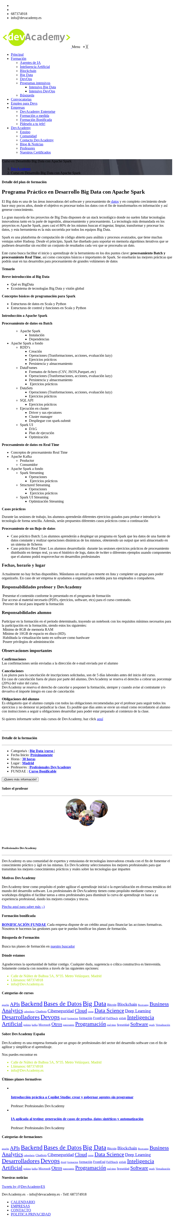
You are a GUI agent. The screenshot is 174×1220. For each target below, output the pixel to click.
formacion (72, 1018)
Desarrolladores (21, 1017)
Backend (32, 1003)
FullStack (112, 1018)
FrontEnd (99, 1018)
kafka (35, 1025)
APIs (15, 1004)
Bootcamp (143, 1005)
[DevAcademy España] (37, 47)
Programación (90, 1024)
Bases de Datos (63, 1003)
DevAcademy (21, 169)
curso (91, 1011)
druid (63, 1018)
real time (111, 1025)
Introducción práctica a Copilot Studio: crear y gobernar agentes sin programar (72, 1097)
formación (85, 1018)
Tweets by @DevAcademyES (23, 1187)
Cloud (81, 1010)
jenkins (27, 1025)
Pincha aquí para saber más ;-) (23, 907)
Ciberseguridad (61, 1010)
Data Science (109, 1010)
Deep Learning (138, 1010)
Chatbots (41, 1011)
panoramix (68, 1025)
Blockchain (127, 1004)
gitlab (122, 1018)
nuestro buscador (63, 946)
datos (114, 201)
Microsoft (45, 1024)
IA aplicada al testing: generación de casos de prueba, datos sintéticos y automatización (77, 1119)
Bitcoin (111, 1004)
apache (5, 1005)
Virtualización (163, 1025)
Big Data (94, 1003)
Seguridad (123, 1024)
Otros (56, 1024)
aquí (100, 719)
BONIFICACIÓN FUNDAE (24, 924)
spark (152, 1025)
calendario (29, 1011)
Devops (50, 1017)
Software (139, 1024)
